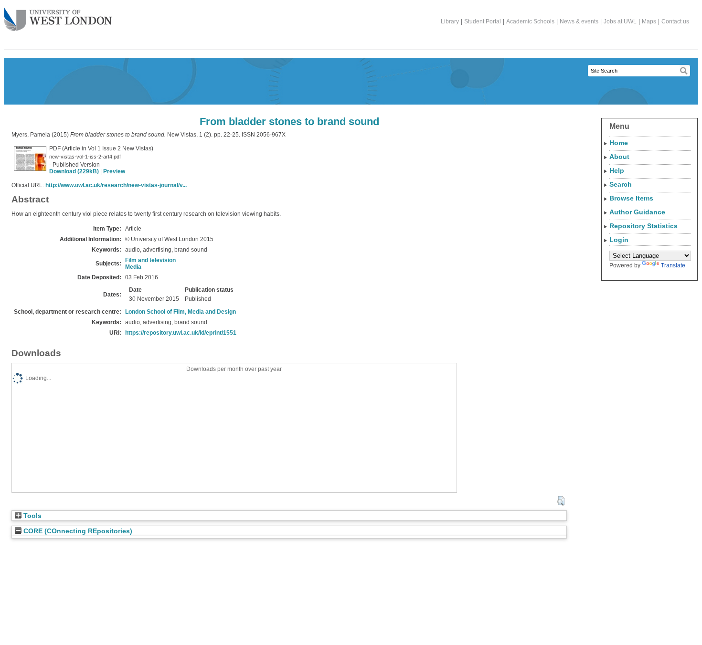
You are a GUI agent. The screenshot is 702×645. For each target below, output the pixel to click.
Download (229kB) (74, 171)
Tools (31, 515)
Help (616, 170)
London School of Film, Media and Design (180, 311)
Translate (673, 265)
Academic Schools (530, 21)
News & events (579, 21)
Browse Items (631, 198)
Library (450, 21)
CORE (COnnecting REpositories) (76, 531)
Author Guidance (637, 212)
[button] (560, 501)
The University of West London (58, 20)
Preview (114, 171)
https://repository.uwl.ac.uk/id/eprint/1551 (180, 332)
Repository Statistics (643, 226)
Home (618, 143)
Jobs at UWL (620, 21)
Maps (649, 21)
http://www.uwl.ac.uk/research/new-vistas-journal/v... (116, 185)
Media (133, 267)
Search (620, 184)
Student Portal (482, 21)
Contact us (675, 21)
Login (618, 239)
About (619, 156)
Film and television (150, 260)
